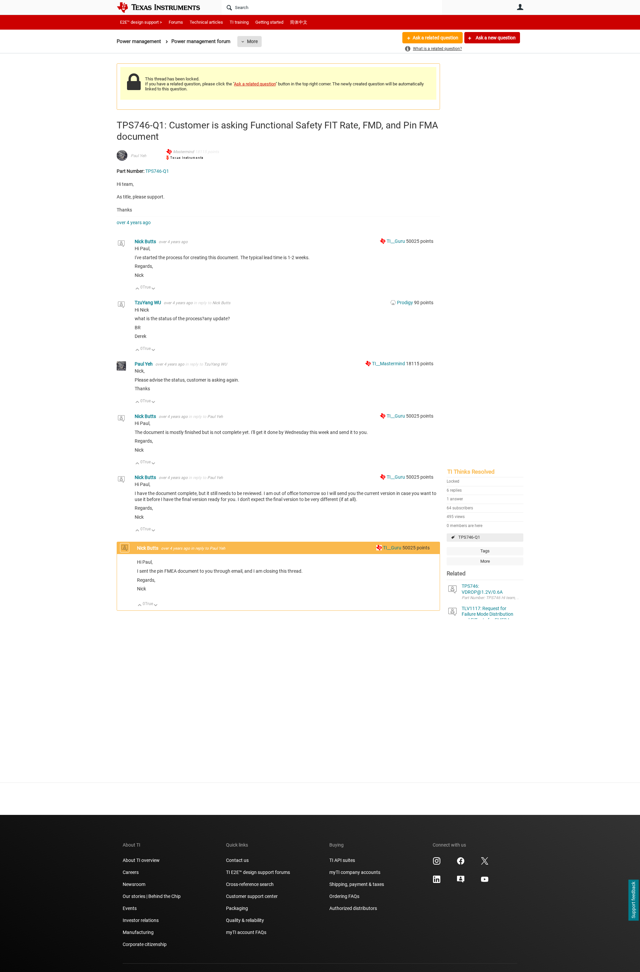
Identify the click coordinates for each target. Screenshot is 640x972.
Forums (176, 22)
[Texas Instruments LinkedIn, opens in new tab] (437, 881)
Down (153, 289)
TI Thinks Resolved (471, 471)
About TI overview (141, 860)
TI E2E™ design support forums (258, 872)
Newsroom (134, 884)
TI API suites (342, 860)
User (520, 7)
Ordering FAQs (344, 896)
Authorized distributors (353, 908)
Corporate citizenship (145, 944)
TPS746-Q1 (469, 537)
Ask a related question (435, 37)
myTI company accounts (354, 872)
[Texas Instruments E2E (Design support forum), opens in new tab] (461, 881)
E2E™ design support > (141, 22)
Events (130, 908)
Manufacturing (138, 932)
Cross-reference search (250, 884)
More (252, 41)
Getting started (269, 22)
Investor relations (141, 920)
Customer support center (252, 896)
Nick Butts (146, 241)
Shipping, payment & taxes (356, 884)
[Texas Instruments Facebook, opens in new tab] (461, 863)
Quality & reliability (245, 920)
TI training (239, 22)
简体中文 (298, 22)
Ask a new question (495, 37)
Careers (131, 872)
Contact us (237, 860)
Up (137, 289)
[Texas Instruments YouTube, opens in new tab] (485, 881)
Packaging (237, 908)
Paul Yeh (138, 155)
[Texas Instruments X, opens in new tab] (485, 863)
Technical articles (206, 22)
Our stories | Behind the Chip (152, 896)
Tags (485, 550)
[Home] (163, 7)
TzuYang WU (148, 302)
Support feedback (633, 900)
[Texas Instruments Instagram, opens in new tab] (437, 863)
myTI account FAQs (246, 932)
